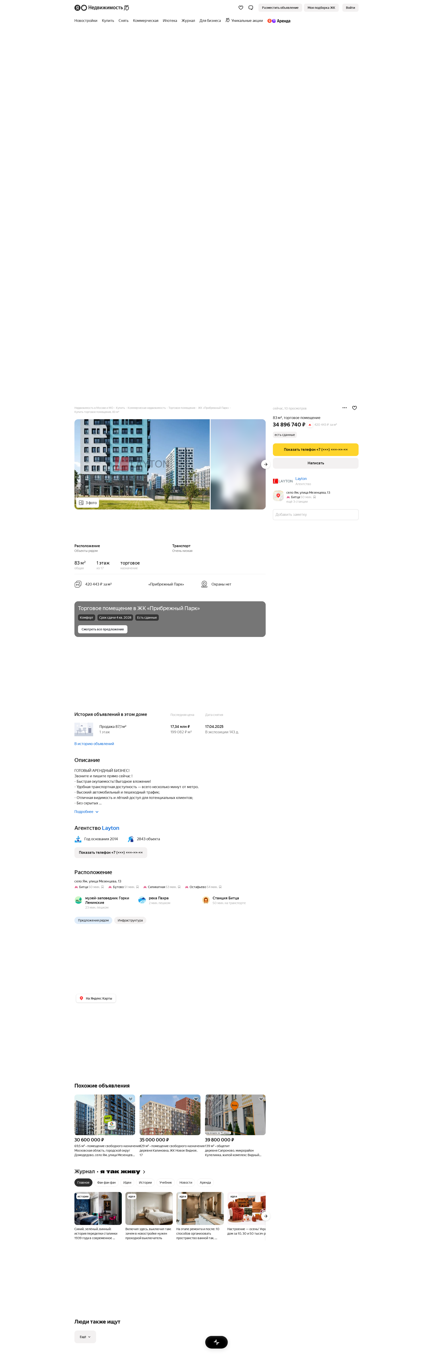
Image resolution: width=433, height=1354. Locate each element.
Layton (301, 479)
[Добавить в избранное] (354, 408)
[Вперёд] (265, 464)
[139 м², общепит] (235, 1115)
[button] (251, 8)
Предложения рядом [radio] (93, 920)
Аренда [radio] (205, 1182)
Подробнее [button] (83, 812)
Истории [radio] (145, 1182)
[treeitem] (87, 20)
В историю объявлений (94, 744)
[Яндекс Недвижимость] (102, 8)
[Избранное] (241, 8)
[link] (350, 8)
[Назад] (74, 527)
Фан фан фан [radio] (106, 1182)
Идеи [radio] (127, 1182)
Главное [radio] (83, 1182)
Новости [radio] (186, 1182)
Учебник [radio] (165, 1182)
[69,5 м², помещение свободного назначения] (104, 1115)
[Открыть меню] (345, 408)
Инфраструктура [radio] (130, 920)
